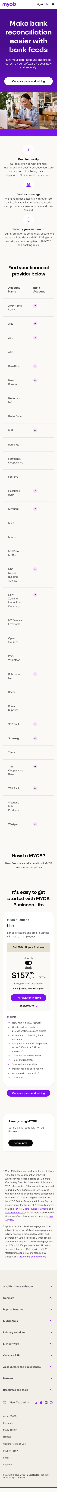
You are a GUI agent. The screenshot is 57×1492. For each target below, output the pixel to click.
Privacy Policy (10, 1450)
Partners (8, 1378)
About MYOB (9, 1416)
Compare (8, 1297)
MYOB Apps (10, 1320)
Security (7, 1464)
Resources (8, 1423)
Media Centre (10, 1430)
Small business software (18, 1286)
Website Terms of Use (14, 1443)
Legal (6, 1457)
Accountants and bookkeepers (22, 1366)
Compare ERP (11, 1355)
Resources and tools (15, 1389)
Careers (7, 1436)
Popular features (13, 1309)
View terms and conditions (32, 1256)
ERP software (11, 1343)
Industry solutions (14, 1332)
